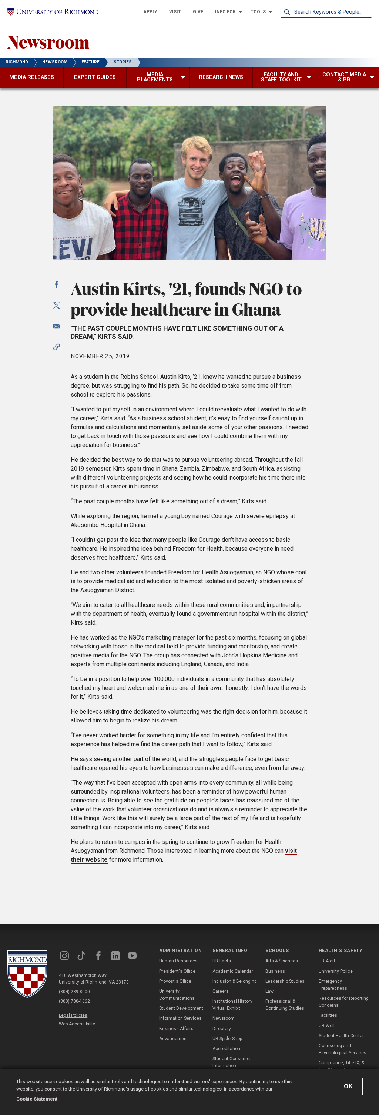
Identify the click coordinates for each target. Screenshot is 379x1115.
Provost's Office (175, 981)
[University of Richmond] (52, 12)
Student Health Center (341, 1035)
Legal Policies (73, 1015)
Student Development (181, 1008)
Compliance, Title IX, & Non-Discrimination (341, 1066)
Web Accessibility (77, 1023)
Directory (221, 1028)
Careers (220, 991)
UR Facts (221, 961)
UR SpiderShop (227, 1038)
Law (269, 991)
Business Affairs (176, 1028)
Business (275, 971)
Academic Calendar (232, 971)
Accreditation (226, 1048)
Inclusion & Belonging (234, 981)
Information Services (180, 1018)
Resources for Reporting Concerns (344, 1002)
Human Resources (178, 961)
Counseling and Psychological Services (342, 1049)
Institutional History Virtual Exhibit (232, 1005)
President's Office (177, 971)
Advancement (173, 1038)
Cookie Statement (36, 1099)
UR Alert (327, 961)
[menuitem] (150, 12)
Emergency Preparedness (333, 985)
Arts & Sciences (281, 961)
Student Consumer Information (231, 1062)
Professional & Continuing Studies (284, 1005)
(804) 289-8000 (74, 991)
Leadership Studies (285, 981)
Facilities (328, 1015)
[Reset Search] (365, 11)
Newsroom (48, 41)
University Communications (177, 995)
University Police (336, 971)
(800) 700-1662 (74, 1001)
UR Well (327, 1025)
